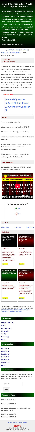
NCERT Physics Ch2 (13, 53)
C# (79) (3, 325)
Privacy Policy (17, 423)
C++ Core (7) (5, 331)
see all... (4, 339)
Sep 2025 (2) (5, 360)
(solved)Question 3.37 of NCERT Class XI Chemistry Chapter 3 (17, 105)
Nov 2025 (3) (24, 50)
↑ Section (17, 227)
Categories (5, 44)
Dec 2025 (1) (16, 50)
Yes (19, 209)
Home (3, 53)
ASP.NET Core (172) (7, 322)
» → (30, 50)
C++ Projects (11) (6, 328)
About (25, 423)
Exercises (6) (5, 337)
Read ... (5, 264)
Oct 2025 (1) (5, 357)
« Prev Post (5, 227)
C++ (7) (3, 334)
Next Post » (30, 227)
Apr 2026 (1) (9, 50)
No (19, 214)
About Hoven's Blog (17, 44)
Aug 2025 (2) (5, 362)
